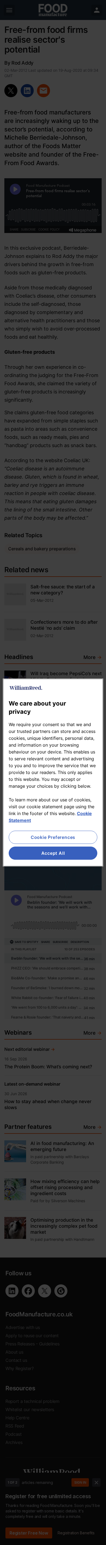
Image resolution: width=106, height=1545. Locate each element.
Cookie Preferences (53, 837)
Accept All (53, 853)
